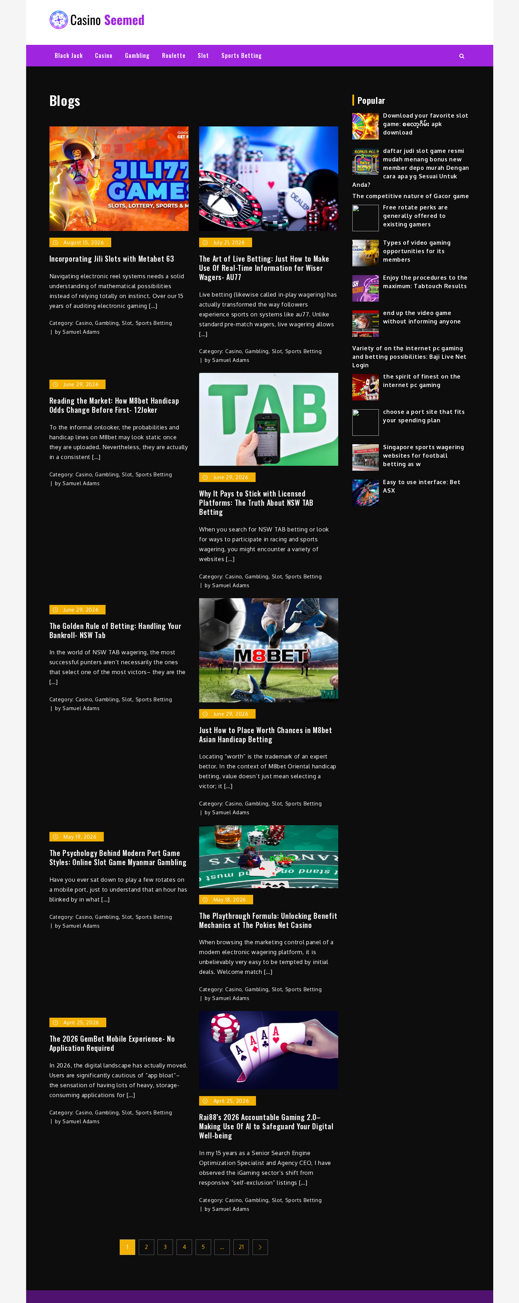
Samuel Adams (81, 332)
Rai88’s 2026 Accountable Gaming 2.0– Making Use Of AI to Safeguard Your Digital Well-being (266, 1126)
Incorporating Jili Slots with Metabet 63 (111, 258)
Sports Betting (241, 55)
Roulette (174, 55)
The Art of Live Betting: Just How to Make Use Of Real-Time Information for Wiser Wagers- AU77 (264, 267)
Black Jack (69, 55)
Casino (104, 55)
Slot (203, 55)
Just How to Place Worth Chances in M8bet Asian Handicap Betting (265, 734)
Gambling (137, 55)
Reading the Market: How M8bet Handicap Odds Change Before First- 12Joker (114, 405)
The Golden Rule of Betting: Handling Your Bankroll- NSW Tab (115, 630)
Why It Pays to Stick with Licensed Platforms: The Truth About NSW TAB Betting (256, 502)
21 (241, 1246)
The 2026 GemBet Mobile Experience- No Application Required (112, 1043)
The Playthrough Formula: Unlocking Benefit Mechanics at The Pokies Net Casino (268, 920)
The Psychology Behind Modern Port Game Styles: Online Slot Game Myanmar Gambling (118, 857)
